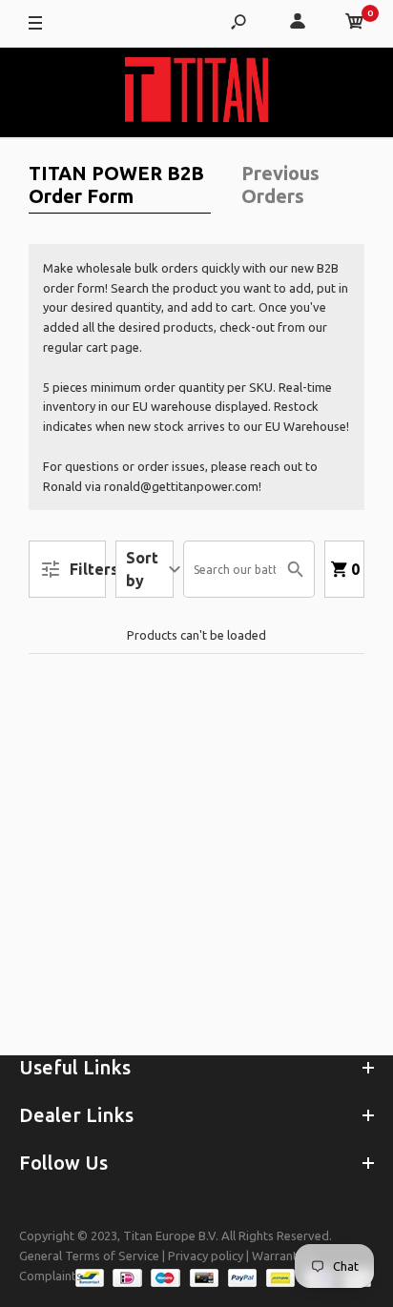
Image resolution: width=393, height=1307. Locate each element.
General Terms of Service (89, 1255)
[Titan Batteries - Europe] (196, 92)
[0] (354, 24)
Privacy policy (205, 1255)
